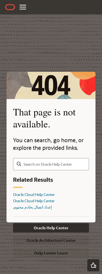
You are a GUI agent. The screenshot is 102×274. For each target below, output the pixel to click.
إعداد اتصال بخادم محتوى (32, 207)
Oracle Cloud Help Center (34, 194)
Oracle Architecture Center (51, 240)
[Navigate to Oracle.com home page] (10, 7)
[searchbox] (51, 164)
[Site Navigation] (23, 7)
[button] (93, 265)
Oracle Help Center (51, 227)
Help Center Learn (51, 253)
